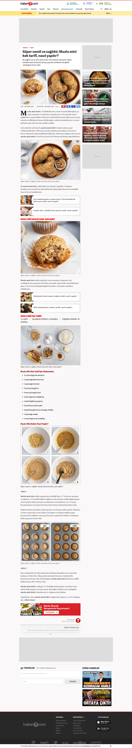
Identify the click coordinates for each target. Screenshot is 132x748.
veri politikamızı (85, 746)
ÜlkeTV (65, 743)
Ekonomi (56, 9)
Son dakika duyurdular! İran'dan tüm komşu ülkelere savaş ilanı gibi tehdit (65, 13)
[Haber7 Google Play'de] (103, 728)
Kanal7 (33, 743)
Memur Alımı (77, 723)
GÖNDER (72, 681)
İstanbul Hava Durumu (80, 733)
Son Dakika (24, 9)
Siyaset (42, 9)
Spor (48, 9)
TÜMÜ (108, 13)
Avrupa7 (55, 743)
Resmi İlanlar (89, 9)
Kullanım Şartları (61, 720)
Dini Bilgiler (76, 725)
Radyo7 (44, 743)
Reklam (58, 730)
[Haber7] (29, 4)
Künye (58, 728)
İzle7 (79, 743)
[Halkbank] (67, 9)
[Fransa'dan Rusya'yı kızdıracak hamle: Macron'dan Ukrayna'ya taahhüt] (96, 679)
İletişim (58, 733)
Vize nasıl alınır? (78, 730)
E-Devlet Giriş (77, 728)
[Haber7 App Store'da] (103, 722)
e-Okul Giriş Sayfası (79, 720)
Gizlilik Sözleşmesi (61, 723)
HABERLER (25, 47)
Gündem (34, 9)
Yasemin (96, 743)
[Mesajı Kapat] (110, 746)
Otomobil (79, 9)
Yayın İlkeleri (60, 725)
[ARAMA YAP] (101, 9)
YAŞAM (32, 47)
